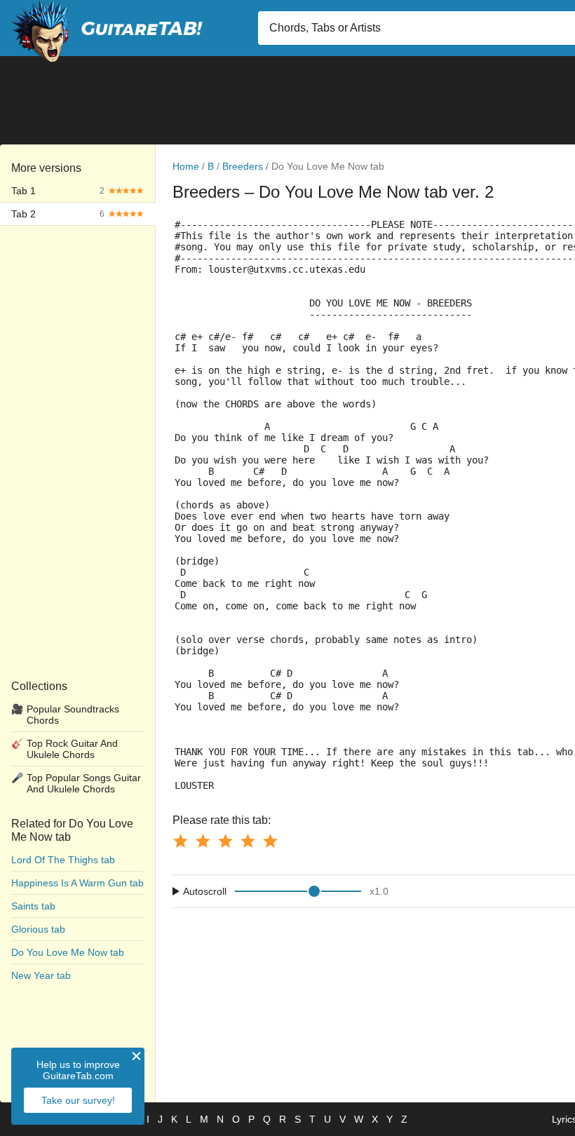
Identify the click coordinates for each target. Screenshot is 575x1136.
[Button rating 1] (180, 841)
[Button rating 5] (270, 841)
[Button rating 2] (202, 841)
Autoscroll (204, 891)
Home (185, 166)
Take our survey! (78, 1100)
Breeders (242, 166)
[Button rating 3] (225, 841)
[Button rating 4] (247, 841)
